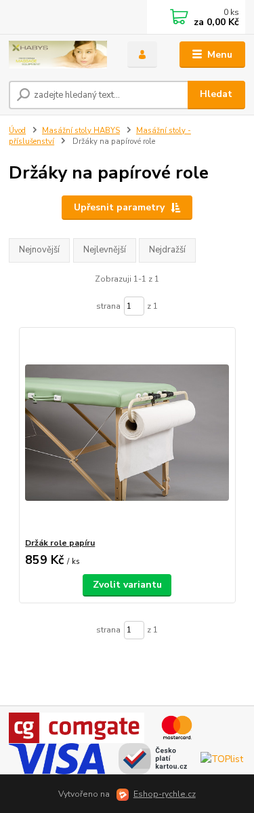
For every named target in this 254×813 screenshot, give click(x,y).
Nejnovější (39, 250)
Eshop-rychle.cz (164, 794)
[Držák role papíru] (127, 432)
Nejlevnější (104, 250)
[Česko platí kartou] (153, 758)
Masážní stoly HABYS (81, 131)
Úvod (17, 131)
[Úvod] (58, 55)
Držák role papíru (60, 542)
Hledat (216, 94)
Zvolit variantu (127, 584)
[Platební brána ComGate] (76, 727)
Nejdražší (167, 250)
